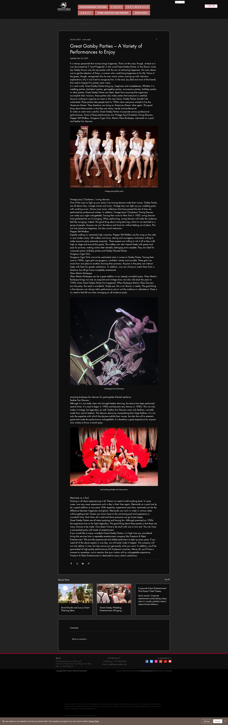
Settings (207, 721)
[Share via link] (89, 563)
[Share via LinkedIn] (83, 563)
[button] (116, 7)
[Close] (225, 721)
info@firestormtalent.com (117, 664)
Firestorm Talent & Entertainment (126, 671)
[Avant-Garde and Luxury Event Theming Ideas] (75, 593)
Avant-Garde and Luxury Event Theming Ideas (75, 609)
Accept (217, 721)
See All (167, 579)
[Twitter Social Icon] (151, 661)
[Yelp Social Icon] (165, 661)
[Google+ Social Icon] (160, 661)
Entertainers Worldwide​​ (164, 671)
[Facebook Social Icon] (146, 661)
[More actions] (156, 39)
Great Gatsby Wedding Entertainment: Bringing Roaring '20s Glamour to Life (113, 609)
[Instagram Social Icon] (156, 661)
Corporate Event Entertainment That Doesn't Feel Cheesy (152, 589)
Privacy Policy (94, 721)
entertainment (84, 24)
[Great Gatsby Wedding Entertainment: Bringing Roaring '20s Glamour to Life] (114, 593)
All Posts (61, 24)
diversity (72, 24)
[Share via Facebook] (71, 563)
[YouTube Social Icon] (170, 661)
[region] (64, 6)
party (96, 24)
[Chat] (147, 665)
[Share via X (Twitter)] (77, 563)
